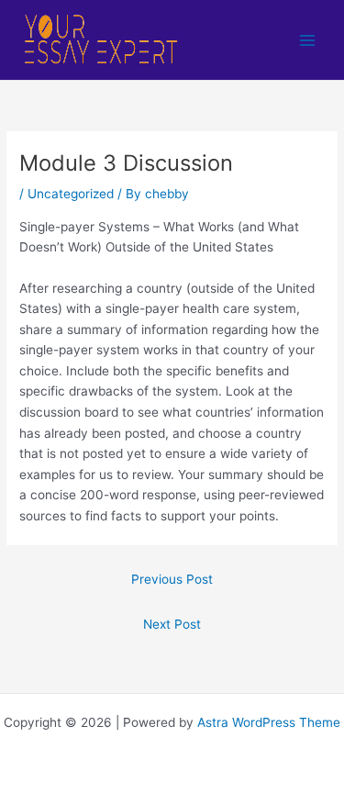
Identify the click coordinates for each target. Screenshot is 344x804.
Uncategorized (71, 193)
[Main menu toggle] (308, 40)
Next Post (172, 624)
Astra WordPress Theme (268, 722)
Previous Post (172, 579)
